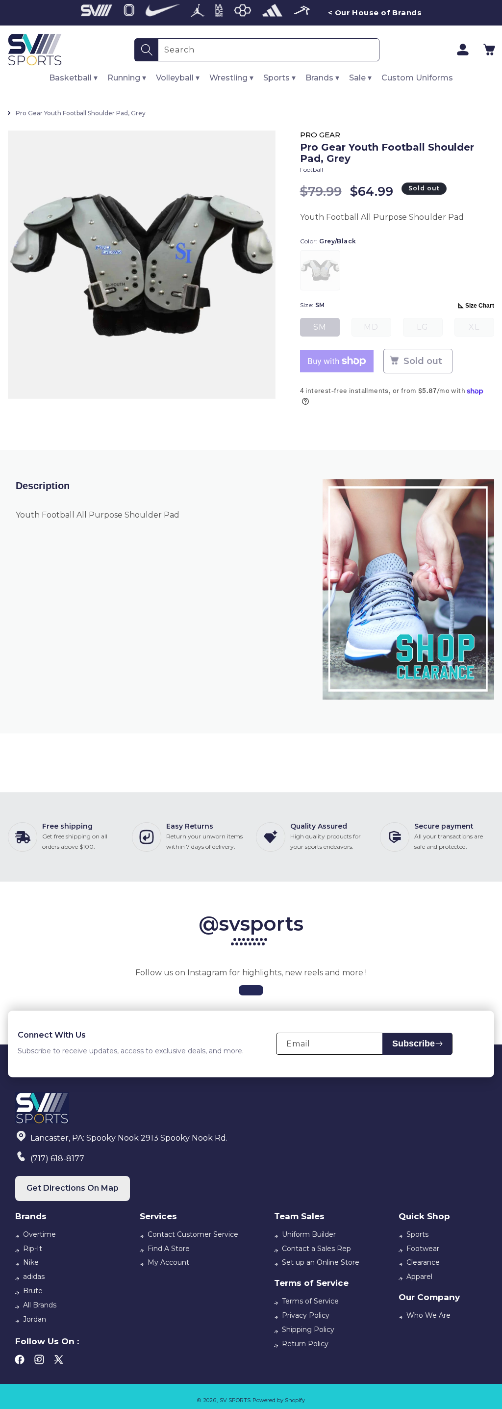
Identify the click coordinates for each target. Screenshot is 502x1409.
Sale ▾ (360, 77)
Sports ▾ (279, 77)
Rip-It (32, 1248)
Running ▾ (126, 77)
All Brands (39, 1305)
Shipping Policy (308, 1329)
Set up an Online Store (320, 1262)
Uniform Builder (309, 1234)
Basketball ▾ (73, 77)
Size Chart (479, 305)
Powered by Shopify (278, 1400)
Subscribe (413, 1043)
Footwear (422, 1248)
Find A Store (169, 1248)
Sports (417, 1234)
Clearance (423, 1262)
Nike (31, 1262)
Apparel (419, 1276)
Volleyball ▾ (178, 77)
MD (377, 329)
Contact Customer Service (193, 1234)
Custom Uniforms (417, 77)
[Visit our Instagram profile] (251, 990)
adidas (34, 1276)
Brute (33, 1290)
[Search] (146, 50)
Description (43, 485)
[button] (489, 49)
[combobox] (268, 50)
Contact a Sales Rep (316, 1248)
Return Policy (305, 1343)
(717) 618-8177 (57, 1158)
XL (481, 329)
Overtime (39, 1234)
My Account (168, 1262)
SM (326, 329)
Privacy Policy (305, 1315)
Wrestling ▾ (231, 77)
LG (430, 329)
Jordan (34, 1319)
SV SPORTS (235, 1400)
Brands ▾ (322, 77)
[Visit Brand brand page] (96, 13)
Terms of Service (310, 1301)
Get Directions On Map (72, 1188)
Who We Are (428, 1315)
